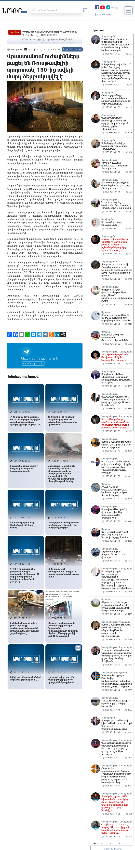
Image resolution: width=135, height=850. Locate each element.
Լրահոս (98, 30)
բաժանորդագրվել (32, 363)
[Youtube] (102, 7)
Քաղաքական (67, 35)
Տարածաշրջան (72, 49)
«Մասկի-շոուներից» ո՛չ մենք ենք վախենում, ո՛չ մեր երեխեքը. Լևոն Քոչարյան (47, 32)
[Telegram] (108, 7)
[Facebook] (97, 7)
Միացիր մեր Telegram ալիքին (39, 358)
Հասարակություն (51, 35)
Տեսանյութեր (105, 14)
